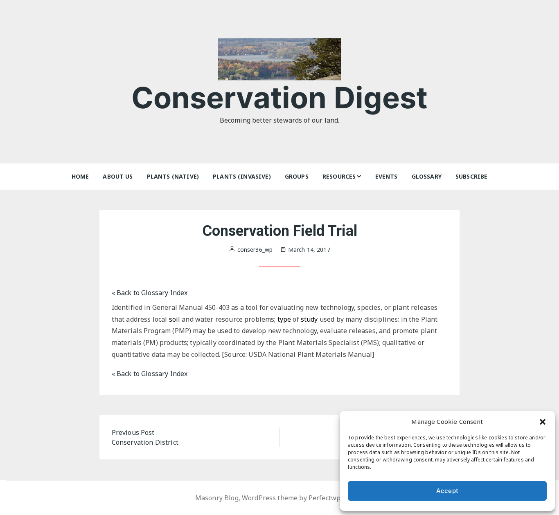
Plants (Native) (173, 176)
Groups (297, 176)
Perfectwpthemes (336, 497)
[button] (543, 421)
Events (386, 176)
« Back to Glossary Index (150, 292)
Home (80, 176)
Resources (339, 176)
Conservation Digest (279, 97)
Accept (447, 491)
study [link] (309, 319)
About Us (118, 176)
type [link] (284, 319)
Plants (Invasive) (242, 176)
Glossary (427, 176)
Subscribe (471, 176)
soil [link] (174, 319)
